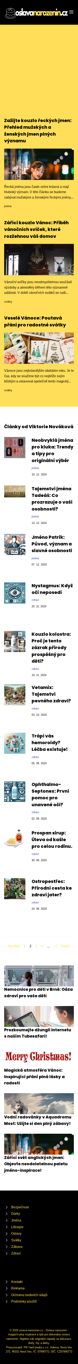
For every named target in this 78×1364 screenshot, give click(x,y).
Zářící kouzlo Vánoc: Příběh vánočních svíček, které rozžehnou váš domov (36, 229)
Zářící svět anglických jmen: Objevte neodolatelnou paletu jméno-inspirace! (36, 1164)
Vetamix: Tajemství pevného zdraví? (51, 694)
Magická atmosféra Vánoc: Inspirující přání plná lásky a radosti (34, 1076)
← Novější (12, 946)
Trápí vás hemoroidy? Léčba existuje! (50, 743)
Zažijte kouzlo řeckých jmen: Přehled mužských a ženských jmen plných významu (38, 130)
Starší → (67, 946)
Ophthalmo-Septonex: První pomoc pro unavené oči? (50, 794)
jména (7, 206)
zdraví (35, 599)
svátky (8, 301)
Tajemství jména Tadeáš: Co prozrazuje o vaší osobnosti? (52, 498)
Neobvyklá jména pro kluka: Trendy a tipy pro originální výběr (52, 450)
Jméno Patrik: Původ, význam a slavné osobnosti (52, 544)
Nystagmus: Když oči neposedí (52, 589)
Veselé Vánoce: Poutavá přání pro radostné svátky (35, 321)
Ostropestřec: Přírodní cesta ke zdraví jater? (52, 888)
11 (55, 946)
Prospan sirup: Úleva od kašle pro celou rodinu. (52, 840)
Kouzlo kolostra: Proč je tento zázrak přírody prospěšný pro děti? (51, 648)
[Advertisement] (39, 76)
